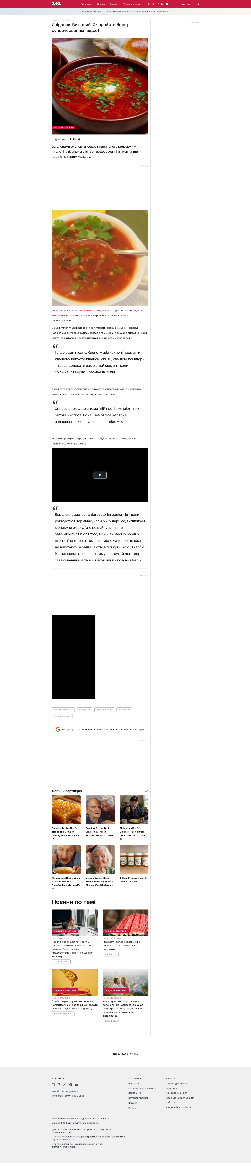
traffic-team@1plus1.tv (64, 1146)
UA (183, 4)
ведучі (132, 1107)
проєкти (86, 4)
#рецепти (84, 709)
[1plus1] (56, 4)
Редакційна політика (178, 1107)
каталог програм (138, 1097)
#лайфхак (124, 709)
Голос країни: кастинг (91, 11)
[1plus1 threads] (59, 1084)
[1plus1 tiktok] (64, 1084)
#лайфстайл (61, 961)
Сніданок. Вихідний (63, 127)
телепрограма (132, 4)
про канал (134, 1078)
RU (188, 4)
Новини (101, 4)
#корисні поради (63, 709)
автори (170, 1078)
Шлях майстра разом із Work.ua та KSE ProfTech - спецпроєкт (137, 11)
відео (113, 4)
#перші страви (62, 716)
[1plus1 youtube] (76, 1084)
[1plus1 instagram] (53, 1084)
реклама (133, 1083)
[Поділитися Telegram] (70, 139)
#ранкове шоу (104, 709)
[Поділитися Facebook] (74, 139)
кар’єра (132, 1102)
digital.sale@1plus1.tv (63, 1139)
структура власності (179, 1083)
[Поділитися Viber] (79, 139)
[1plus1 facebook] (70, 1084)
